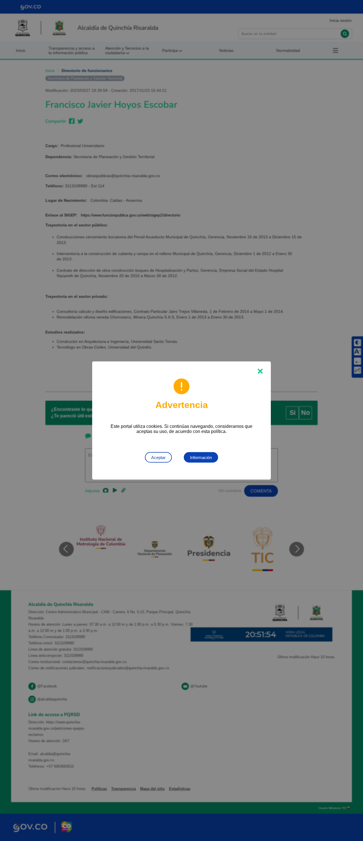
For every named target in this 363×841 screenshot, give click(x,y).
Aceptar (158, 457)
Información (201, 457)
